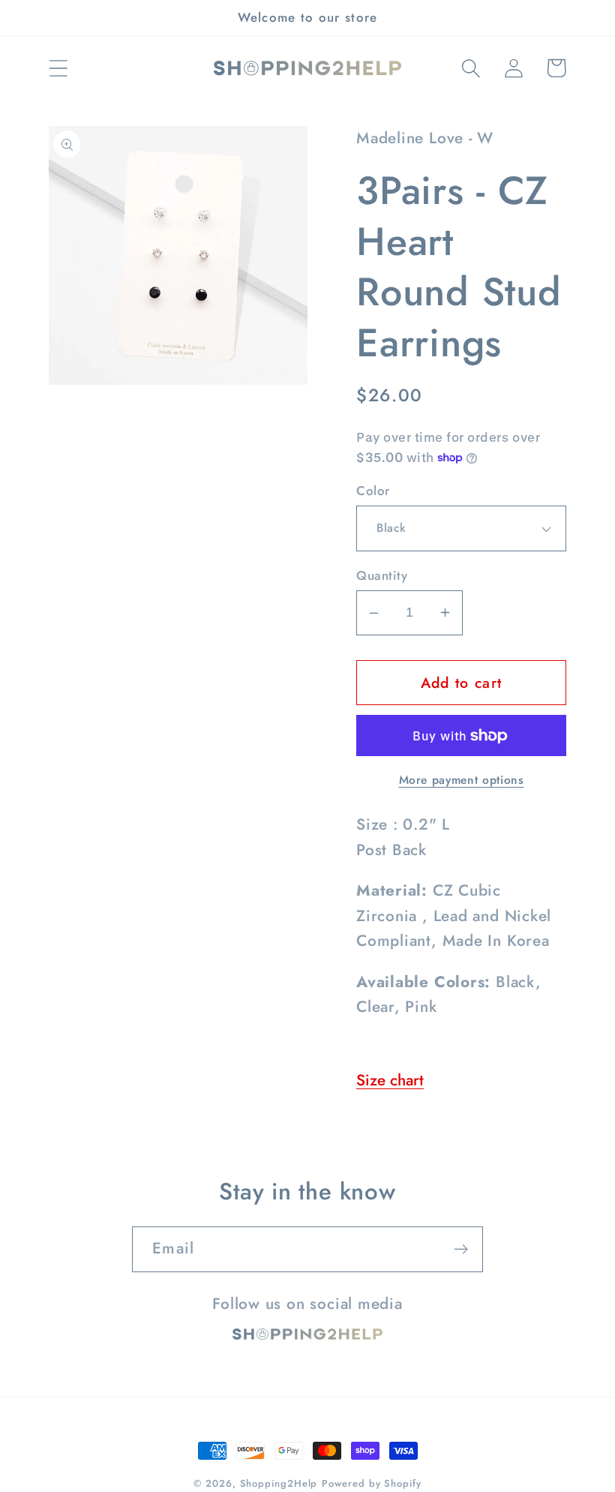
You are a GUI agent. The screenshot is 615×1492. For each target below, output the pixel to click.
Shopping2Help (279, 1483)
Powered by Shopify (371, 1483)
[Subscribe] (461, 1249)
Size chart (390, 1080)
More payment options (461, 780)
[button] (58, 68)
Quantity (381, 575)
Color (373, 491)
